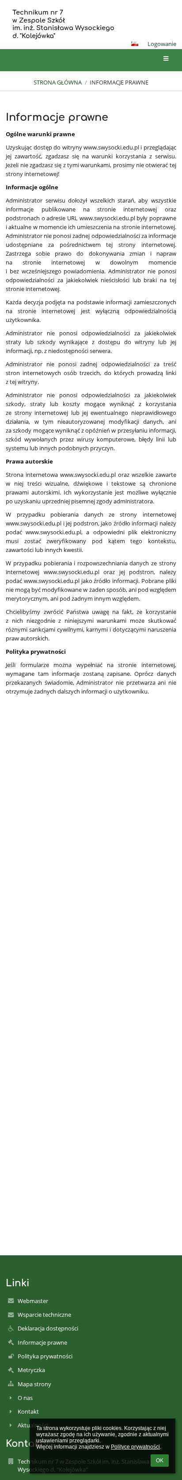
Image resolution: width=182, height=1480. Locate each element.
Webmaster (33, 1301)
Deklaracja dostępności (48, 1328)
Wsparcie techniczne (44, 1315)
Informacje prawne (119, 82)
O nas (25, 1398)
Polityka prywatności (45, 1356)
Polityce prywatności (135, 1447)
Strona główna (58, 82)
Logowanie (162, 44)
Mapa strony (34, 1384)
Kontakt (28, 1411)
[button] (134, 43)
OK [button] (159, 1460)
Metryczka (31, 1370)
